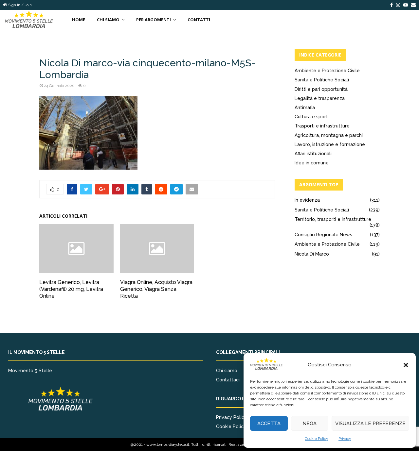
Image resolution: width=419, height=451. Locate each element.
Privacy (344, 438)
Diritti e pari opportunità (321, 89)
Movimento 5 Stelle (30, 370)
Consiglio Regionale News (323, 234)
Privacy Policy (231, 417)
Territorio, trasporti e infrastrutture (333, 219)
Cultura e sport (311, 116)
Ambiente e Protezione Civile (327, 70)
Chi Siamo (108, 20)
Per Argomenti (153, 20)
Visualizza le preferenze (370, 423)
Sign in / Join (19, 5)
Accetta (269, 423)
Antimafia (305, 107)
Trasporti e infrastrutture (322, 125)
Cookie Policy (316, 438)
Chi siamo (226, 370)
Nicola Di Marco (312, 254)
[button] (406, 365)
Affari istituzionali (313, 153)
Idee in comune (312, 162)
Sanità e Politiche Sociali (322, 79)
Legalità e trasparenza (320, 98)
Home (78, 20)
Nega (309, 423)
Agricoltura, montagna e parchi (329, 135)
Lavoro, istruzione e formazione (330, 144)
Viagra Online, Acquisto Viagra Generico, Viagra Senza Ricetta (156, 289)
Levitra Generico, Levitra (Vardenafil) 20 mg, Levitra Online (71, 289)
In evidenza (307, 200)
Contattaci (228, 379)
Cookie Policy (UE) (236, 426)
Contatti (199, 20)
